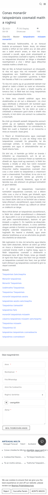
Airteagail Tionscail (10, 444)
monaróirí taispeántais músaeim (16, 314)
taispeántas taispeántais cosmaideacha (19, 332)
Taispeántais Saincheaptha (14, 274)
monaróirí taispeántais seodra (15, 296)
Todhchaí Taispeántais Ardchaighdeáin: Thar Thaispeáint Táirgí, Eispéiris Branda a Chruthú (36, 463)
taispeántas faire (9, 310)
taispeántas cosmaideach (13, 337)
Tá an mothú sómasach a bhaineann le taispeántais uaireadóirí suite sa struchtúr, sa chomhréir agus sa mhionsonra (13, 463)
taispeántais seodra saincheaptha (17, 301)
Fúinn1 (22, 444)
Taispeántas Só (9, 328)
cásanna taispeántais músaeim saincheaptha (21, 319)
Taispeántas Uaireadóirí (12, 305)
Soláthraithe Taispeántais (13, 288)
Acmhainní (32, 444)
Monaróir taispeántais (11, 279)
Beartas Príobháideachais (23, 485)
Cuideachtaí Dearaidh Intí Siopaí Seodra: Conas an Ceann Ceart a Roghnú (13, 457)
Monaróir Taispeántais (11, 283)
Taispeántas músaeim (11, 323)
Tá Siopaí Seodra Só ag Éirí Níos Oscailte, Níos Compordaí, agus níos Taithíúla (36, 457)
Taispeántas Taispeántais (13, 292)
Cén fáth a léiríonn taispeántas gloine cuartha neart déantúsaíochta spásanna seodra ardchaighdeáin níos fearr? (36, 451)
